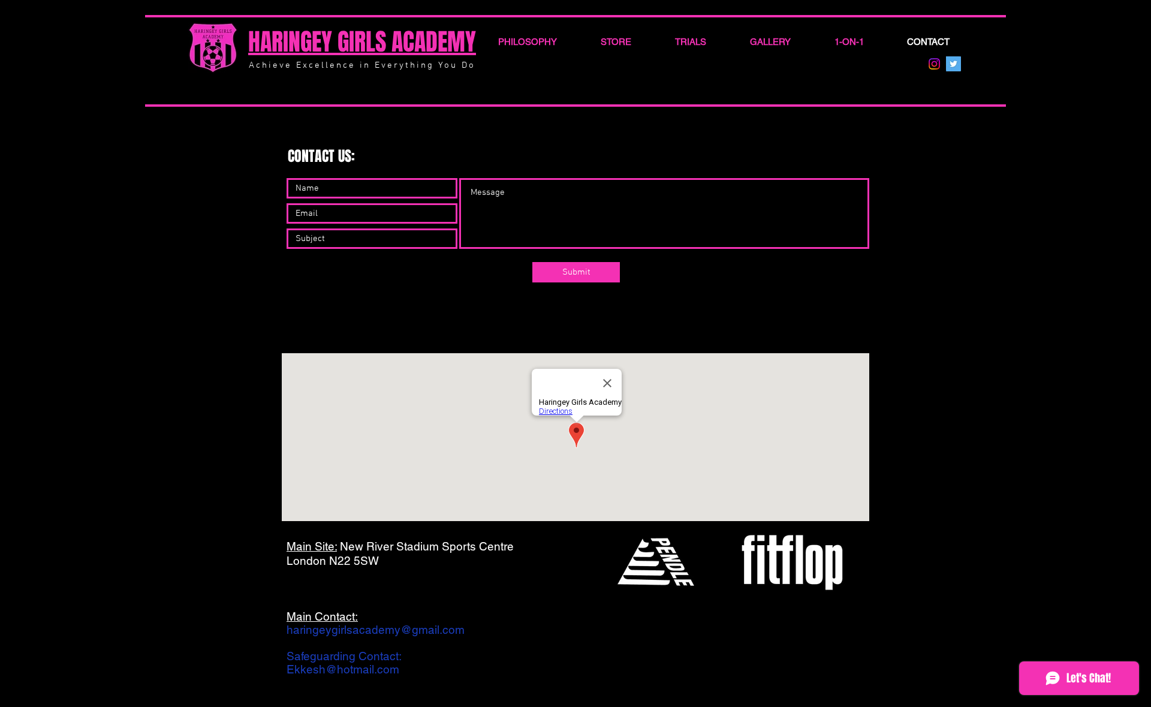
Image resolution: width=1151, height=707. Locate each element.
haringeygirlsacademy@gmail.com (376, 629)
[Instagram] (934, 63)
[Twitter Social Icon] (953, 63)
